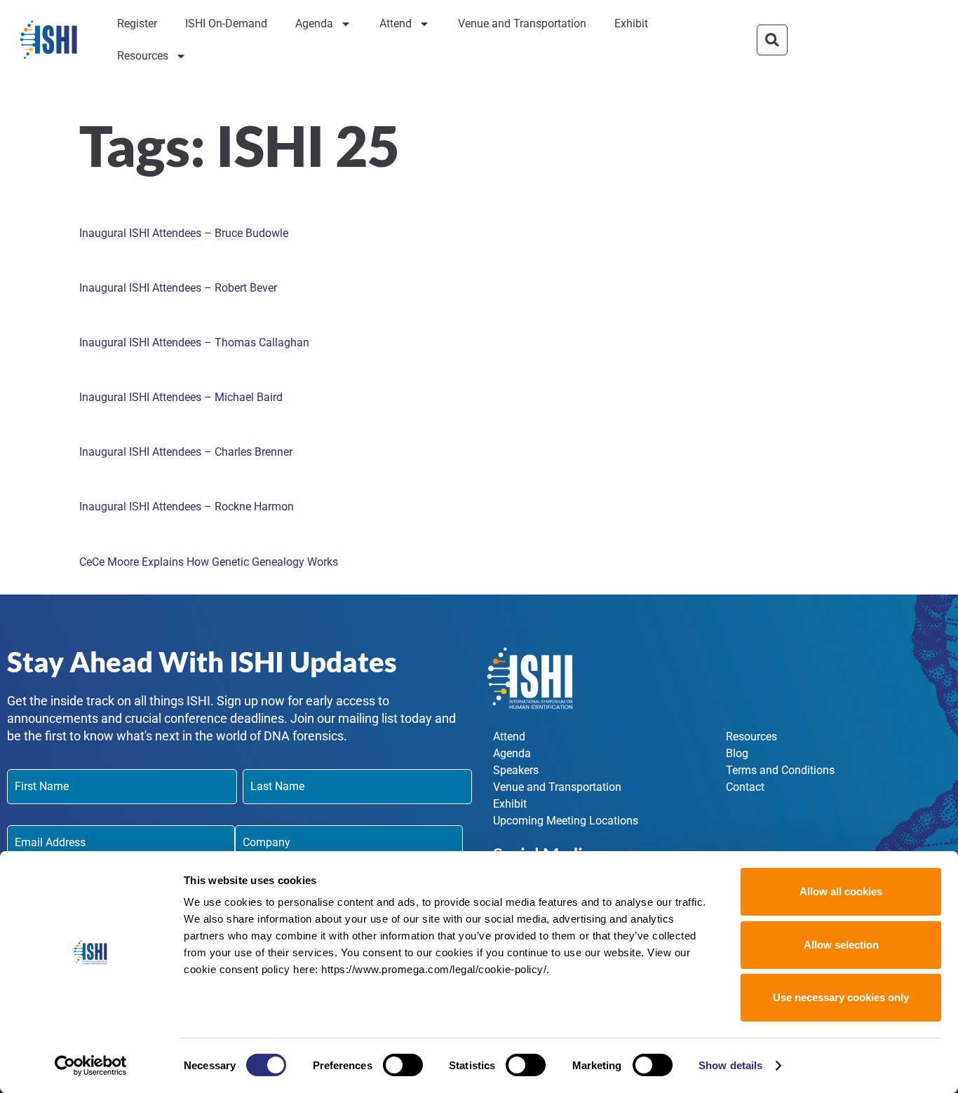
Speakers (516, 770)
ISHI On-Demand (226, 23)
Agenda (314, 23)
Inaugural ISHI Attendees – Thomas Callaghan (194, 342)
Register (137, 23)
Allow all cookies (841, 891)
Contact (745, 787)
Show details (730, 1065)
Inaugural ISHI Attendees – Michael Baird (181, 397)
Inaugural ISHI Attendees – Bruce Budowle (183, 233)
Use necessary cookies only (841, 997)
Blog (737, 753)
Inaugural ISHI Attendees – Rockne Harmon (186, 506)
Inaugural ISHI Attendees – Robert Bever (178, 287)
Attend (395, 23)
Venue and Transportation (522, 23)
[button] (772, 40)
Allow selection (841, 945)
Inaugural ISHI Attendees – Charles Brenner (185, 452)
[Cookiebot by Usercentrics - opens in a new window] (90, 1065)
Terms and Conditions (780, 770)
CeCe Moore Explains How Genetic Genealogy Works (208, 562)
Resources (142, 55)
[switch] (403, 1065)
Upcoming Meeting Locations (565, 820)
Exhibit (631, 23)
